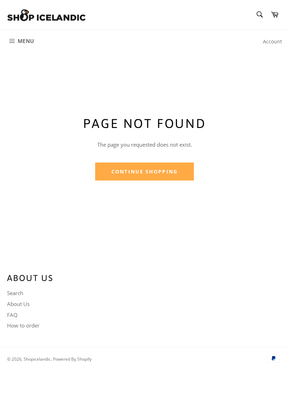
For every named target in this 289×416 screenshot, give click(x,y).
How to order (23, 325)
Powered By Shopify (72, 359)
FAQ (12, 314)
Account (272, 41)
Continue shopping (144, 171)
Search (15, 292)
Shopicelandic (37, 359)
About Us (18, 303)
